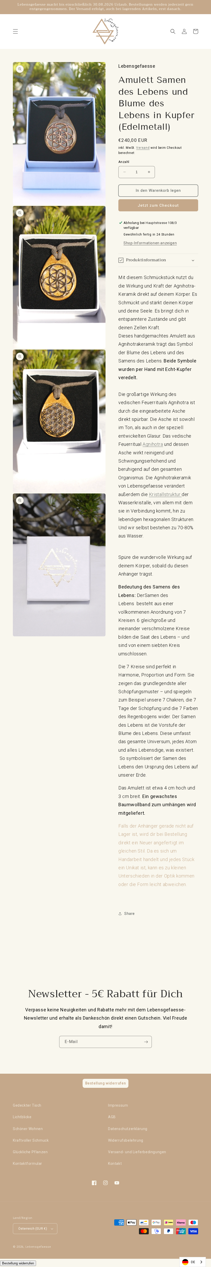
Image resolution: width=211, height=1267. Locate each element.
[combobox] (192, 1262)
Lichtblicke (22, 1117)
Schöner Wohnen (28, 1129)
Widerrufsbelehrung (125, 1140)
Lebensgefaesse (38, 1246)
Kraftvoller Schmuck (31, 1140)
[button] (15, 31)
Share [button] (129, 914)
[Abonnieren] (146, 1042)
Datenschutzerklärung (127, 1129)
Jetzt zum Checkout (158, 205)
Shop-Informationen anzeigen (150, 243)
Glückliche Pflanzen (30, 1152)
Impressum (118, 1105)
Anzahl (123, 162)
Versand (143, 148)
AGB (112, 1117)
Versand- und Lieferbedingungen (137, 1152)
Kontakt (115, 1163)
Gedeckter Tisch (27, 1105)
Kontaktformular (27, 1163)
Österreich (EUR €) (32, 1228)
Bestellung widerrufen (18, 1263)
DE (193, 1262)
